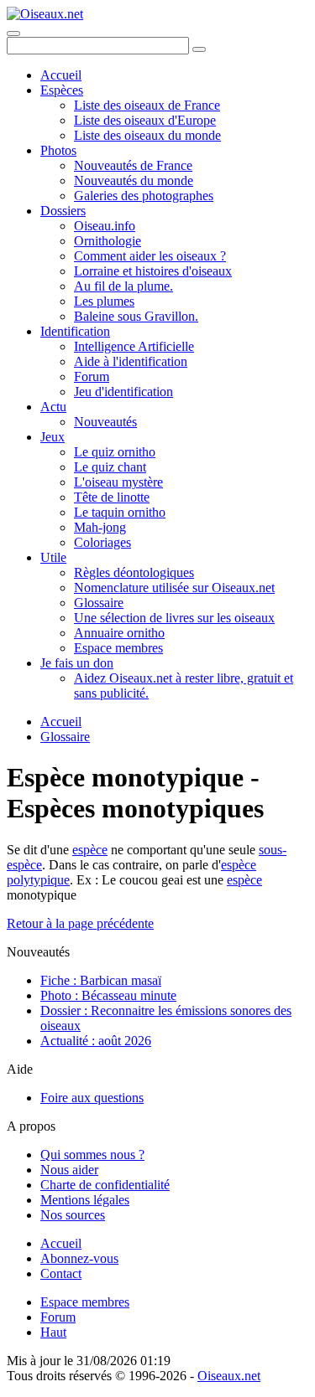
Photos (58, 150)
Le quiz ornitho (114, 452)
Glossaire (98, 602)
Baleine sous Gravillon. (136, 316)
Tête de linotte (112, 497)
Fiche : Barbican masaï (100, 980)
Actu (53, 407)
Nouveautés (105, 422)
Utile (53, 557)
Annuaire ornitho (119, 633)
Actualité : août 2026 (95, 1041)
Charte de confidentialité (105, 1185)
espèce (90, 850)
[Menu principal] (13, 33)
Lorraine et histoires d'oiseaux (153, 271)
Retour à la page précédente (80, 923)
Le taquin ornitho (119, 512)
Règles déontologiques (134, 572)
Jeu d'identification (123, 391)
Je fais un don (76, 663)
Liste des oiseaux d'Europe (145, 120)
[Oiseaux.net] (45, 14)
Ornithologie (107, 241)
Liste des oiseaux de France (147, 105)
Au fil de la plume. (123, 286)
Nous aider (69, 1169)
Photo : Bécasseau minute (108, 995)
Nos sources (72, 1215)
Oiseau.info (104, 226)
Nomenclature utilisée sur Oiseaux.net (174, 587)
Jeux (52, 437)
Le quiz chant (110, 467)
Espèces (61, 90)
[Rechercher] (199, 49)
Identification (75, 331)
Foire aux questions (92, 1097)
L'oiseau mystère (118, 482)
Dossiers (63, 211)
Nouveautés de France (133, 165)
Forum (91, 376)
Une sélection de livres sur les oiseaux (174, 618)
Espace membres (118, 648)
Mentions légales (84, 1200)
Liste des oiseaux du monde (147, 135)
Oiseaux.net (228, 1376)
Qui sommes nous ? (92, 1154)
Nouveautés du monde (133, 180)
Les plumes (104, 301)
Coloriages (102, 542)
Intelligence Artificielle (134, 346)
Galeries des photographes (143, 195)
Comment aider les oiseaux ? (150, 256)
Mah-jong (100, 527)
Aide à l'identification (130, 361)
